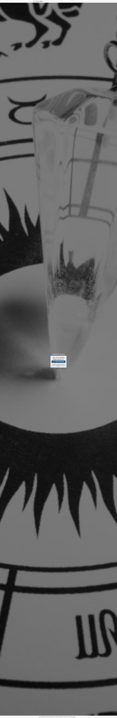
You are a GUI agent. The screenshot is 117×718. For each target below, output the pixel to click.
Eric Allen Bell (38, 1)
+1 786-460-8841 (59, 361)
